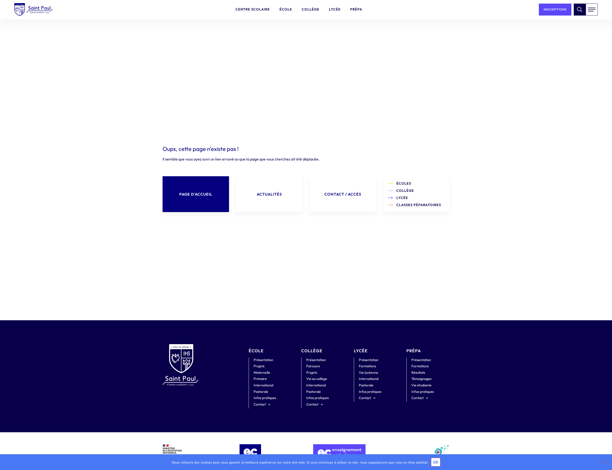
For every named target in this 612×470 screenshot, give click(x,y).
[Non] (604, 462)
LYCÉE (361, 350)
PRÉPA (413, 350)
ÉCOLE (256, 350)
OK (435, 462)
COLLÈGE (311, 350)
